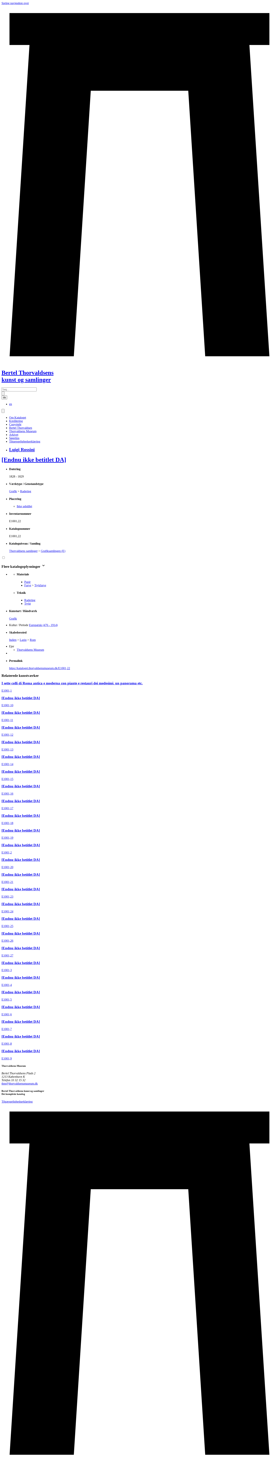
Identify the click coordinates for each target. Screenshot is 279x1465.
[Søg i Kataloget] (3, 393)
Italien (13, 639)
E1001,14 (7, 764)
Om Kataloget (17, 417)
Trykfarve (40, 585)
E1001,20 (7, 867)
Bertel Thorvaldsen (20, 427)
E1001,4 (7, 985)
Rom (33, 639)
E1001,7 (7, 1029)
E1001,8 (7, 1043)
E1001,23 (7, 896)
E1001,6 (7, 1014)
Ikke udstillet (24, 506)
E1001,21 (7, 882)
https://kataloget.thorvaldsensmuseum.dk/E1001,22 (39, 668)
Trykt (27, 603)
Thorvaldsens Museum (22, 431)
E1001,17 (7, 808)
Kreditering (16, 421)
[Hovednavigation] (3, 411)
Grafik (13, 491)
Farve (27, 585)
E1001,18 (7, 823)
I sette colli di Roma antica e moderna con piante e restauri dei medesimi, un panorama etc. (72, 683)
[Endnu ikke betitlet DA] (34, 459)
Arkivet (13, 434)
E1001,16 (7, 793)
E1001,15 (7, 779)
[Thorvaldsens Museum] (139, 1283)
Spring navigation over (15, 3)
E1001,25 (7, 926)
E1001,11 (7, 720)
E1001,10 (7, 705)
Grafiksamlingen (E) (53, 551)
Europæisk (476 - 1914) (43, 625)
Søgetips (14, 438)
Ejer (11, 646)
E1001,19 (7, 837)
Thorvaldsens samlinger (23, 551)
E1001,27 (7, 955)
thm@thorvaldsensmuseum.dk (20, 1083)
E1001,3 (7, 970)
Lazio (23, 639)
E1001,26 (7, 940)
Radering (25, 491)
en (10, 404)
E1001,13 (7, 749)
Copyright (15, 424)
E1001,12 (7, 734)
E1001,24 (7, 911)
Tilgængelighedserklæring (24, 441)
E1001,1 (7, 690)
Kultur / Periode (18, 625)
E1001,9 (7, 1058)
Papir (27, 582)
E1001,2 (7, 852)
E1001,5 (7, 999)
